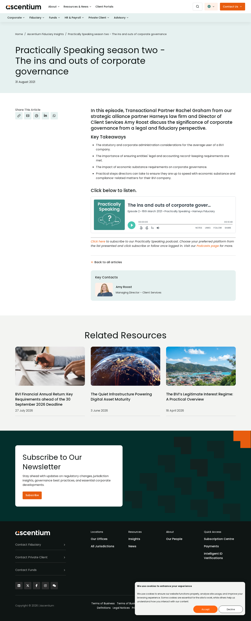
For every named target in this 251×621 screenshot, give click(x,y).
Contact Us (230, 6)
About (52, 6)
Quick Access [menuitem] (212, 532)
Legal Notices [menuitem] (121, 608)
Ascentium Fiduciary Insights (45, 34)
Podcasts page (208, 246)
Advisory (120, 17)
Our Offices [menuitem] (99, 539)
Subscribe (32, 495)
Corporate (14, 17)
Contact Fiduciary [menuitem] (28, 545)
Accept (205, 609)
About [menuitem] (170, 532)
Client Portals (104, 6)
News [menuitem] (132, 546)
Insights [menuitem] (134, 539)
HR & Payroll (73, 17)
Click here (98, 241)
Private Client (97, 17)
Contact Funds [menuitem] (26, 570)
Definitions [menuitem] (104, 608)
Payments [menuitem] (211, 546)
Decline (231, 609)
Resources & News (76, 6)
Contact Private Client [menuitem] (31, 557)
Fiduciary (35, 17)
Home (19, 34)
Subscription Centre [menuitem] (219, 539)
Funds (53, 17)
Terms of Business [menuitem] (103, 603)
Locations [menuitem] (97, 532)
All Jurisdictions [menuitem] (102, 546)
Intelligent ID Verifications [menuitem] (213, 555)
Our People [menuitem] (174, 539)
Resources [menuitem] (135, 532)
